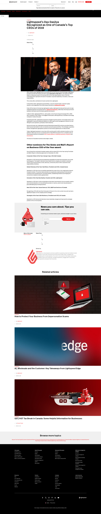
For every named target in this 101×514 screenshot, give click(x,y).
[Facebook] (33, 44)
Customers (17, 481)
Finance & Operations (36, 439)
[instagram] (49, 498)
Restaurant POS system (59, 450)
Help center (17, 483)
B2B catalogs (37, 463)
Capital (21, 439)
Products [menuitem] (30, 2)
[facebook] (43, 498)
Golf (30, 11)
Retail (13, 11)
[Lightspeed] (13, 2)
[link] (81, 2)
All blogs (3, 11)
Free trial (88, 2)
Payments (87, 439)
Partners (36, 475)
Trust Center (57, 488)
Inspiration (43, 439)
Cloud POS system (18, 453)
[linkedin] (55, 498)
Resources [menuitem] (63, 2)
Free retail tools (17, 478)
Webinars (16, 486)
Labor (57, 439)
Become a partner (38, 481)
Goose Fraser (20, 423)
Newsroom (57, 476)
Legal (56, 486)
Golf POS (77, 453)
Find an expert (37, 480)
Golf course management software (80, 451)
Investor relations (58, 483)
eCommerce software (39, 456)
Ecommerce (24, 11)
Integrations (37, 476)
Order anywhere (58, 456)
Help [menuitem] (73, 2)
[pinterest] (52, 498)
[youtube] (58, 498)
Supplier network (38, 478)
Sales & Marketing (48, 440)
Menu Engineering (74, 439)
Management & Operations (64, 439)
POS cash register (18, 455)
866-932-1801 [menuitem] (81, 2)
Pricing (36, 453)
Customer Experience (27, 439)
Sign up (68, 219)
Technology (63, 440)
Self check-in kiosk (78, 460)
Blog (15, 476)
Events (16, 485)
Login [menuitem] (76, 2)
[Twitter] (33, 49)
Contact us (57, 480)
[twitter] (46, 498)
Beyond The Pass (15, 439)
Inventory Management (51, 439)
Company (9, 11)
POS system (17, 450)
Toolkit (36, 483)
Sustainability (57, 485)
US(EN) (48, 502)
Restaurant (18, 11)
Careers (56, 481)
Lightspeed (31, 32)
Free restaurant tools (18, 480)
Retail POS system (38, 450)
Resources (17, 475)
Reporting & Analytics (40, 440)
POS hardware (37, 455)
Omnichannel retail (38, 458)
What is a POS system (18, 456)
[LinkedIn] (33, 53)
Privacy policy (52, 502)
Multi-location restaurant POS (60, 458)
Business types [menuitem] (23, 2)
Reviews (56, 478)
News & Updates (27, 234)
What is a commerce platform (20, 458)
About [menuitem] (69, 2)
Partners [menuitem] (36, 2)
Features (36, 452)
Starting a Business (56, 440)
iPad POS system (18, 452)
